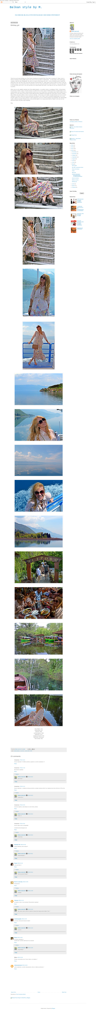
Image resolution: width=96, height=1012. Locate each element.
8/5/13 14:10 (30, 909)
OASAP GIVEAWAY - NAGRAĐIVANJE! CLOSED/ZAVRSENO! (77, 175)
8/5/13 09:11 (30, 853)
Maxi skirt (74, 172)
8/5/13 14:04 (24, 918)
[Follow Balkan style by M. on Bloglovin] (76, 92)
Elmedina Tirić (17, 844)
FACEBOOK (19, 15)
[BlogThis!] (29, 749)
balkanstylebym (17, 750)
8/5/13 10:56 (25, 881)
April (73, 183)
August (73, 158)
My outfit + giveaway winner (77, 167)
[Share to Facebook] (32, 749)
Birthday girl (74, 181)
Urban (73, 170)
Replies (17, 774)
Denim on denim (75, 178)
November (74, 153)
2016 (72, 145)
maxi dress (22, 750)
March (73, 185)
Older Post (64, 992)
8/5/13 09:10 (30, 776)
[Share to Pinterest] (34, 749)
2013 (72, 150)
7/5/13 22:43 (22, 805)
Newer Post (13, 992)
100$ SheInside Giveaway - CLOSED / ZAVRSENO (80, 201)
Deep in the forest (75, 169)
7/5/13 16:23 (22, 760)
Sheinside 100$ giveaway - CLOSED (80, 214)
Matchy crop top (75, 179)
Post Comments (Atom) (21, 994)
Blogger (53, 1008)
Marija (15, 937)
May (73, 164)
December (74, 151)
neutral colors (27, 750)
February (74, 187)
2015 (72, 146)
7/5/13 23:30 (22, 823)
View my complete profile (75, 38)
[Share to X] (31, 749)
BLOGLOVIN (28, 15)
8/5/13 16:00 (30, 947)
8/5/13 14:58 (19, 937)
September (74, 157)
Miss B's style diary (18, 881)
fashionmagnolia (17, 918)
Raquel (15, 863)
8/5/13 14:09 (30, 890)
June (73, 162)
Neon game (74, 165)
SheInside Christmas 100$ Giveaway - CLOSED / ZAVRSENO (80, 223)
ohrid (31, 750)
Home (39, 992)
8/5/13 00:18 (23, 844)
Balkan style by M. (26, 7)
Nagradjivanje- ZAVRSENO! (80, 229)
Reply (15, 763)
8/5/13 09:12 (30, 872)
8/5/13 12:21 (21, 900)
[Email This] (28, 749)
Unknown (16, 900)
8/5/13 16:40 (20, 957)
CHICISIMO (46, 15)
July (73, 160)
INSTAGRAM (37, 15)
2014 (72, 148)
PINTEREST (55, 15)
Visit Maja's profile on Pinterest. (76, 121)
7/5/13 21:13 (22, 786)
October (74, 155)
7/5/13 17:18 (22, 767)
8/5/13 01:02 (20, 863)
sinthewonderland (18, 965)
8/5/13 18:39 (24, 965)
